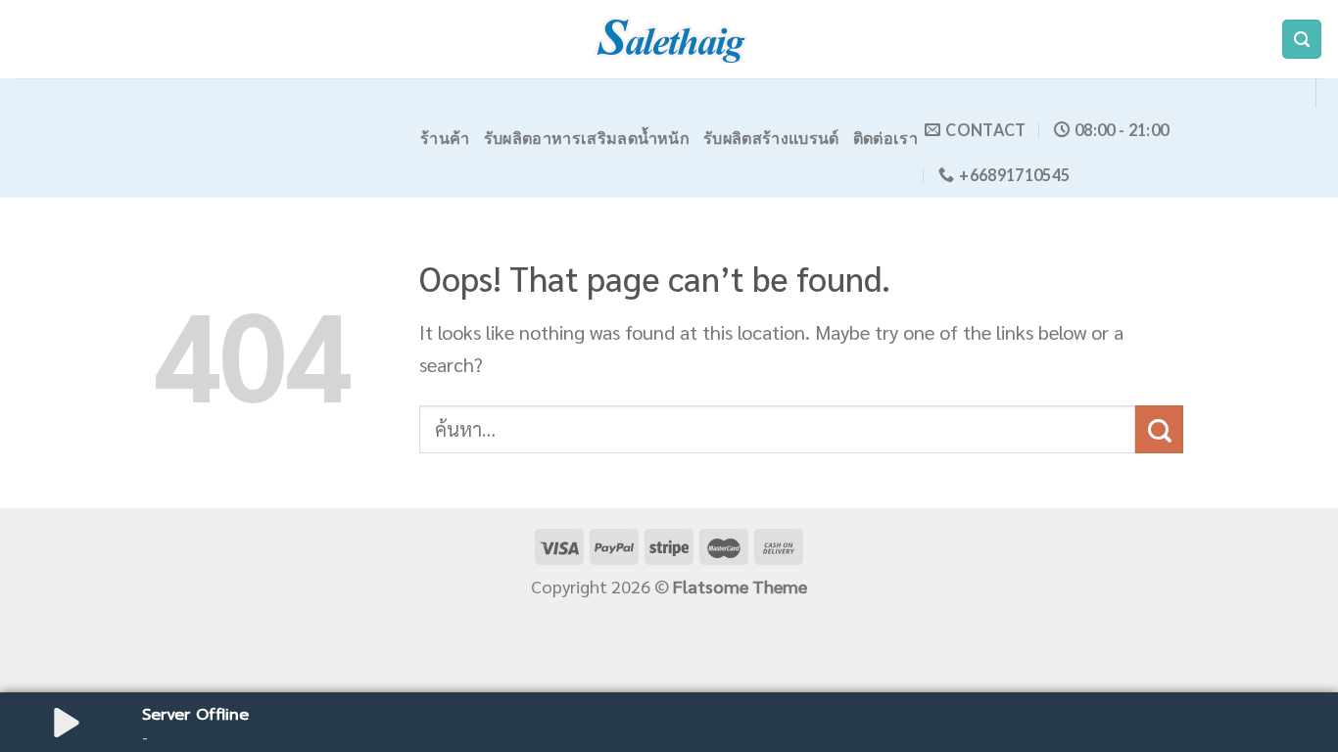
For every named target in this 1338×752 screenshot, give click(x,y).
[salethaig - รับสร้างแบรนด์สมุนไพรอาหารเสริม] (669, 39)
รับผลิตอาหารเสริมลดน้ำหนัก (587, 137)
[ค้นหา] (1301, 40)
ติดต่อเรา (885, 137)
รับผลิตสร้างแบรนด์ (771, 137)
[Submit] (1159, 429)
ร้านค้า (445, 137)
